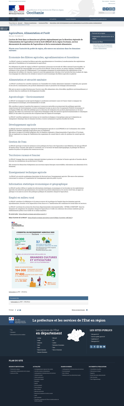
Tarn (53, 347)
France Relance (38, 387)
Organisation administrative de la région (103, 37)
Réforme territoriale (39, 391)
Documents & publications (98, 19)
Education (36, 381)
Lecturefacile (6, 28)
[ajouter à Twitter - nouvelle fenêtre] (18, 310)
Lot (53, 340)
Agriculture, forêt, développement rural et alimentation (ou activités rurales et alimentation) (76, 23)
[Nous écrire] (104, 346)
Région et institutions (30, 23)
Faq (11, 330)
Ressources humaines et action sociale (43, 393)
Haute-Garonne (41, 350)
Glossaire (13, 332)
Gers (38, 347)
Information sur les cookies (17, 334)
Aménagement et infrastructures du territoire (45, 373)
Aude (38, 340)
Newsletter (112, 1)
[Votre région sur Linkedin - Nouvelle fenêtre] (113, 9)
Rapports (92, 373)
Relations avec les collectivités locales (71, 375)
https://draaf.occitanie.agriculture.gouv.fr (32, 214)
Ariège (39, 338)
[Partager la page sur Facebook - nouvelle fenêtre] (16, 310)
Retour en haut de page (78, 310)
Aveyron (39, 343)
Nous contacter (105, 1)
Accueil (20, 23)
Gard (38, 345)
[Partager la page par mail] (20, 310)
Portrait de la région (98, 33)
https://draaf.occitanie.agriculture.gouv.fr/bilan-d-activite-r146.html (50, 218)
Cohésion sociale (38, 375)
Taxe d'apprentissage (95, 379)
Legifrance (94, 339)
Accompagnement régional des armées (43, 369)
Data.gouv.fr (94, 341)
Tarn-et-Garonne (57, 350)
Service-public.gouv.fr (97, 336)
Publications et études (95, 371)
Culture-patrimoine (39, 377)
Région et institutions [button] (32, 19)
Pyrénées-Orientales (58, 345)
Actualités (53, 19)
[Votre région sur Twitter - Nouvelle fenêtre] (104, 9)
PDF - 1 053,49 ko (18, 292)
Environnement (38, 385)
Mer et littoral (37, 389)
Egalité (36, 383)
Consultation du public (95, 369)
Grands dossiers (71, 19)
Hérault (54, 338)
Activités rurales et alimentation (42, 371)
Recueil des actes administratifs (97, 375)
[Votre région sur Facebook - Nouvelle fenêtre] (107, 9)
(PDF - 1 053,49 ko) (20, 302)
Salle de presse (111, 3)
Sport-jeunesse (37, 397)
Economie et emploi (39, 379)
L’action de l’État (43, 23)
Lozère (54, 343)
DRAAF (13, 129)
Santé (35, 395)
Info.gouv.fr (94, 334)
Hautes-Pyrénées (42, 352)
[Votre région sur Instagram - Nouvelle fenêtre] (110, 9)
